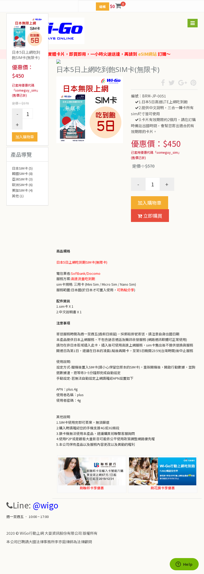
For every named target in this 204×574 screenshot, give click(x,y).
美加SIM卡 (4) (22, 190)
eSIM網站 (147, 54)
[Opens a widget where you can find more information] (184, 564)
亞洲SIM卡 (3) (22, 179)
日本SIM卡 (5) (22, 168)
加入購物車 (24, 136)
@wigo (45, 505)
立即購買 (152, 215)
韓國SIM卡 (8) (22, 173)
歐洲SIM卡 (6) (22, 184)
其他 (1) (18, 195)
